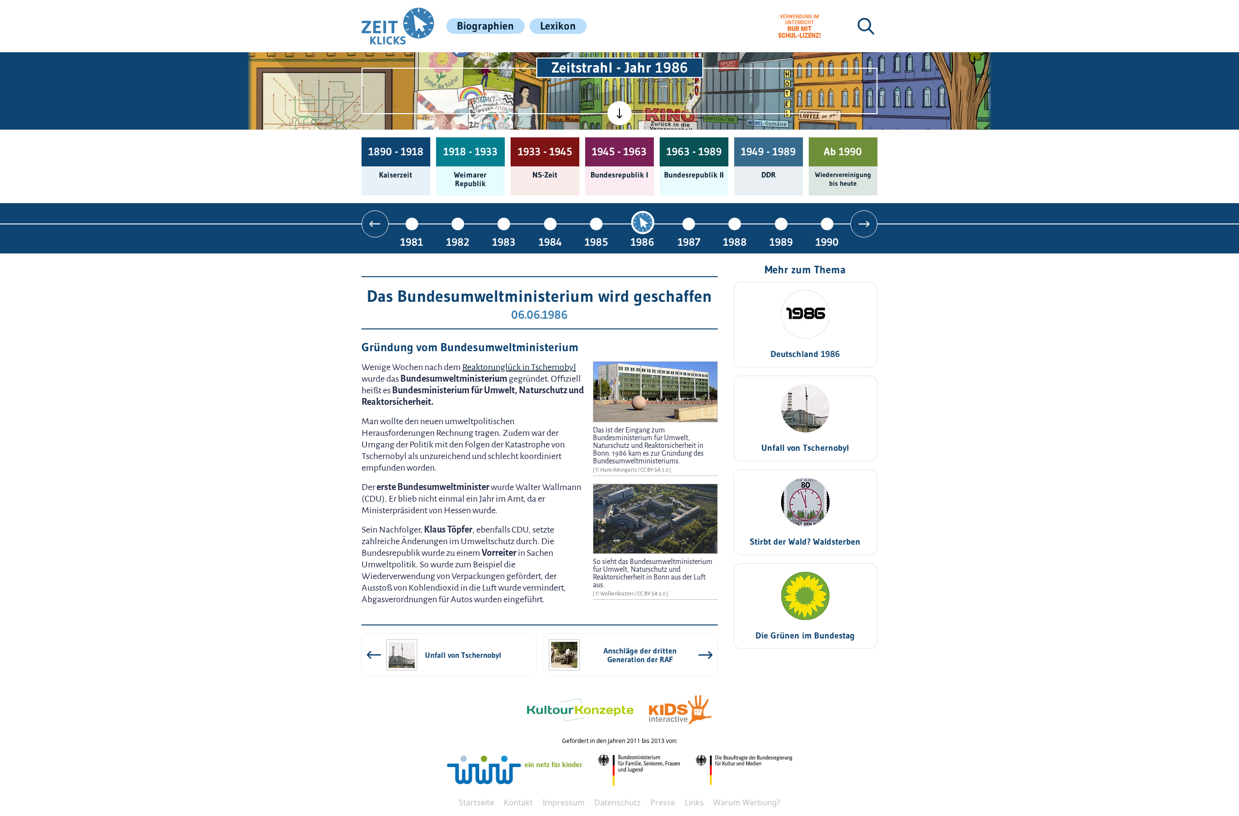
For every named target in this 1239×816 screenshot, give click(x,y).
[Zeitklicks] (398, 26)
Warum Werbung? (746, 802)
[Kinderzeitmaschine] (489, 63)
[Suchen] (865, 26)
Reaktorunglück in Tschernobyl (519, 367)
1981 (411, 242)
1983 (503, 242)
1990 (827, 242)
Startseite (476, 802)
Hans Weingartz (619, 470)
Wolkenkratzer (617, 593)
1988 (735, 242)
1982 (457, 242)
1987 (689, 242)
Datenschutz (617, 802)
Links (694, 802)
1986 (642, 242)
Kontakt (518, 802)
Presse (662, 802)
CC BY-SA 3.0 (654, 470)
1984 (550, 242)
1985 (596, 242)
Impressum (564, 802)
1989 (781, 242)
